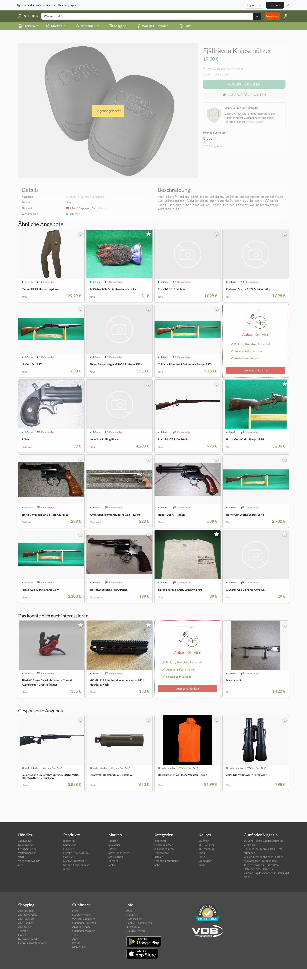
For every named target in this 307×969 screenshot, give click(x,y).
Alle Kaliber (25, 926)
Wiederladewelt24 (29, 860)
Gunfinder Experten (84, 922)
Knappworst (25, 845)
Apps (75, 939)
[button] (284, 16)
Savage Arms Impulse (76, 865)
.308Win (204, 840)
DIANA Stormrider (74, 860)
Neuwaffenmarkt (28, 939)
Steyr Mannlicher (118, 852)
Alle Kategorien (27, 915)
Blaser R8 (69, 840)
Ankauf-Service (81, 926)
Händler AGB (134, 915)
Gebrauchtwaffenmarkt (32, 943)
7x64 (202, 852)
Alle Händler (25, 922)
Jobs (75, 935)
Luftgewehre (161, 852)
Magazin (120, 26)
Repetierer (160, 840)
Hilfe (188, 26)
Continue (275, 5)
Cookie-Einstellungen (139, 922)
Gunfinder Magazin (83, 930)
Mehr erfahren (255, 121)
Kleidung (71, 196)
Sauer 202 (69, 845)
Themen (23, 930)
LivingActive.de (27, 848)
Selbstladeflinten (164, 848)
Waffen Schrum (27, 852)
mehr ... (22, 865)
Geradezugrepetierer (166, 860)
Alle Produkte (26, 919)
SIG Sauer (114, 845)
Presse (76, 943)
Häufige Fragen (135, 930)
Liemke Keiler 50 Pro (76, 852)
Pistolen (158, 856)
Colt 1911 (69, 856)
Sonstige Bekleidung (93, 196)
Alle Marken (25, 910)
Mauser (113, 840)
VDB (21, 856)
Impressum (133, 926)
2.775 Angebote (213, 146)
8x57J (202, 856)
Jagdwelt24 (25, 840)
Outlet (22, 935)
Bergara (113, 860)
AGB (129, 910)
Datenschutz (134, 919)
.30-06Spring (206, 845)
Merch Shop (79, 947)
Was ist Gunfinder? (155, 26)
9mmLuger (205, 860)
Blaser (112, 848)
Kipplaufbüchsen (163, 845)
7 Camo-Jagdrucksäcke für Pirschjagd (266, 873)
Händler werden (81, 915)
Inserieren (272, 16)
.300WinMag (206, 848)
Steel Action (115, 856)
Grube (207, 138)
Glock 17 (68, 848)
